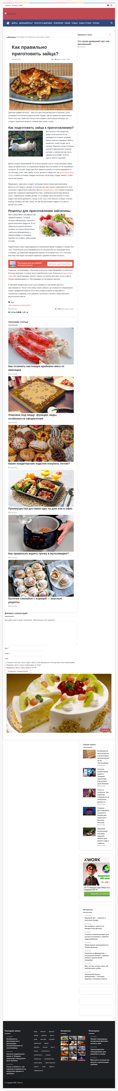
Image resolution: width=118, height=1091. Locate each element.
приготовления (50, 1063)
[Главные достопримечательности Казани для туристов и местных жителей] (89, 811)
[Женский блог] (10, 14)
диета (52, 1035)
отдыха (48, 1055)
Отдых (75, 23)
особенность (38, 1055)
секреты (51, 1066)
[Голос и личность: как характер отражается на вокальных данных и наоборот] (89, 793)
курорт (46, 1043)
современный (38, 1070)
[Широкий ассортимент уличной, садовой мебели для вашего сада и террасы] (89, 832)
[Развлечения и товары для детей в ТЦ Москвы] (73, 1048)
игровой (51, 1039)
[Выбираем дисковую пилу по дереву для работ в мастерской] (81, 1053)
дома (35, 1039)
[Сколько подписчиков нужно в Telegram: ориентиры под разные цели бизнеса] (89, 772)
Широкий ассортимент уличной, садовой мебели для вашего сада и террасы (103, 836)
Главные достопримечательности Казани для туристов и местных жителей (103, 815)
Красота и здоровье (43, 23)
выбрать (44, 1035)
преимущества (49, 1059)
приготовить (38, 1063)
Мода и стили (85, 23)
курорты (36, 1047)
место (53, 1047)
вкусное (43, 1031)
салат (44, 1066)
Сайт (6, 659)
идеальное (37, 1043)
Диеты (15, 23)
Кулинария (58, 23)
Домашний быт (26, 23)
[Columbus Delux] (64, 1053)
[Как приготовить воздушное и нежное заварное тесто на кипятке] (64, 1048)
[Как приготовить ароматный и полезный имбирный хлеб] (81, 1043)
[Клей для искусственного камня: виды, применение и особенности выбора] (81, 1038)
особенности (45, 1051)
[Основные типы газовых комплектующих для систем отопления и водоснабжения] (73, 1038)
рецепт (36, 1066)
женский (43, 1039)
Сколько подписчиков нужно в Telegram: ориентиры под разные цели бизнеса (102, 776)
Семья (67, 23)
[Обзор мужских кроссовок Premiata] (73, 1053)
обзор (36, 1051)
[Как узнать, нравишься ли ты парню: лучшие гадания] (64, 1059)
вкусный (51, 1031)
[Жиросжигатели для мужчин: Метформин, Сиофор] (64, 1043)
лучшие (45, 1047)
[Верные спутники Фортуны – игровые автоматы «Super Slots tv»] (81, 1059)
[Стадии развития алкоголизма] (73, 1059)
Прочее (96, 23)
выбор (36, 1035)
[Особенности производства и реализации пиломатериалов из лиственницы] (89, 754)
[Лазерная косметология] (73, 1043)
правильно (37, 1059)
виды (35, 1031)
